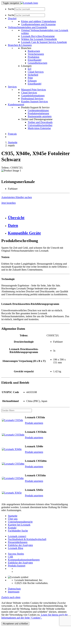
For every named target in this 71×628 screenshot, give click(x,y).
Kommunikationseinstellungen (24, 559)
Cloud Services (36, 71)
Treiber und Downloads (40, 122)
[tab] (39, 217)
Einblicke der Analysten (20, 545)
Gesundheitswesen (37, 62)
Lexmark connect (17, 536)
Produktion (33, 57)
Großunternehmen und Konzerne (38, 24)
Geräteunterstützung (38, 110)
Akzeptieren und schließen (15, 623)
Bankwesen (34, 51)
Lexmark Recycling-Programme (38, 36)
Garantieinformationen (33, 95)
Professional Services (32, 98)
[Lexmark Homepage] (29, 2)
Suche (11, 9)
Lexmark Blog (15, 548)
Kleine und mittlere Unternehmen (38, 21)
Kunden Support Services (34, 101)
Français (12, 133)
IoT (30, 68)
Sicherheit (33, 74)
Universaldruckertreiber (40, 125)
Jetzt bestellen (8, 202)
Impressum (13, 591)
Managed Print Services (33, 89)
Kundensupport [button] (16, 104)
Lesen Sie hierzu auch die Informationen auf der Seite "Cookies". (34, 616)
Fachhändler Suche (18, 530)
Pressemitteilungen (17, 542)
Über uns (13, 518)
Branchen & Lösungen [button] (20, 45)
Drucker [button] (12, 18)
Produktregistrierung (38, 113)
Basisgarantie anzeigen (40, 116)
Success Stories (16, 553)
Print (30, 77)
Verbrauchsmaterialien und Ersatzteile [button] (27, 27)
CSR (10, 556)
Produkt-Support (16, 565)
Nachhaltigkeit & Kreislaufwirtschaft (27, 539)
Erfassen (32, 80)
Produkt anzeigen (34, 423)
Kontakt (12, 527)
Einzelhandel (34, 60)
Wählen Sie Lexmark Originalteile (39, 39)
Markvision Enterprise (39, 128)
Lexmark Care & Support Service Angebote (44, 42)
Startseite (12, 142)
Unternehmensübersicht (20, 521)
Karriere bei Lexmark (19, 524)
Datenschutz (14, 588)
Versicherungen (36, 54)
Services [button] (12, 86)
